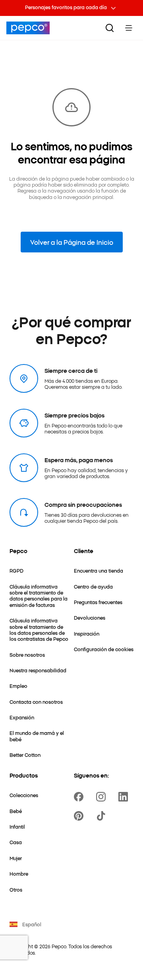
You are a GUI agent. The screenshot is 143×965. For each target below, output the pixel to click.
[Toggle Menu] (129, 28)
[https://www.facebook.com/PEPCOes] (80, 797)
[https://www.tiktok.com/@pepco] (102, 816)
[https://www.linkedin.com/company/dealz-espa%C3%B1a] (124, 797)
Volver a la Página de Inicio (71, 242)
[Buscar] (110, 28)
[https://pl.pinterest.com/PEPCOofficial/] (80, 816)
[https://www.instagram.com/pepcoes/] (102, 797)
